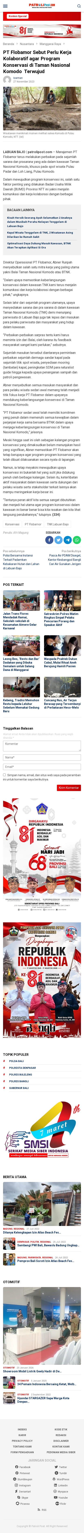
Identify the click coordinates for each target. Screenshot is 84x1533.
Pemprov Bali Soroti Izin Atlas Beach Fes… (45, 1261)
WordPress (63, 1479)
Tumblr (63, 1473)
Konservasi (12, 524)
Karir (22, 1435)
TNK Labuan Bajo (58, 524)
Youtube (63, 1497)
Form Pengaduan (22, 1452)
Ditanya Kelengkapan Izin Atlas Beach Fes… (32, 1232)
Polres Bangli (19, 1081)
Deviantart (25, 1491)
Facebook (25, 1467)
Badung (7, 1229)
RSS (44, 1510)
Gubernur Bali (19, 1088)
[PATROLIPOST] (42, 5)
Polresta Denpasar (22, 1068)
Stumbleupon (25, 1479)
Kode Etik (61, 1429)
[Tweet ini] (58, 540)
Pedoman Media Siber (61, 1452)
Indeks (22, 1429)
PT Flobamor (33, 524)
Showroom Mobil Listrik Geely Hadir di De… (32, 1371)
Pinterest (25, 1473)
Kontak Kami (61, 1446)
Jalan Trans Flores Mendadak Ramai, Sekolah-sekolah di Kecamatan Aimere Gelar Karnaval (20, 621)
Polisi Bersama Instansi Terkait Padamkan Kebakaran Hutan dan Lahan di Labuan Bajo (21, 560)
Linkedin (63, 1485)
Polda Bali (16, 1061)
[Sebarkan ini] (49, 540)
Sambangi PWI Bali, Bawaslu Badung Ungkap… (48, 1245)
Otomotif (9, 1367)
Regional (19, 1229)
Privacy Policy (22, 1441)
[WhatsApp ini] (77, 540)
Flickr (63, 1503)
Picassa (25, 1503)
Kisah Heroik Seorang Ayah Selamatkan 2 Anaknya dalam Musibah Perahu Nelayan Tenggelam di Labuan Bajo (39, 222)
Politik (34, 1242)
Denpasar (23, 1242)
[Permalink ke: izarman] (7, 79)
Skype (25, 1497)
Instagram (25, 1485)
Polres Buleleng (20, 1074)
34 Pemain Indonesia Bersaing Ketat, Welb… (46, 1384)
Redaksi (61, 1435)
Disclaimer (61, 1441)
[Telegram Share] (68, 540)
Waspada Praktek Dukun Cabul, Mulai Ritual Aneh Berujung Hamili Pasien (60, 662)
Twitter (63, 1467)
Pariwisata (34, 1257)
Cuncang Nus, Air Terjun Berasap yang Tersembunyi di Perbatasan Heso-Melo (62, 704)
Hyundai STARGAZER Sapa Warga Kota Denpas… (43, 1400)
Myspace (63, 1491)
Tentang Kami (22, 1446)
